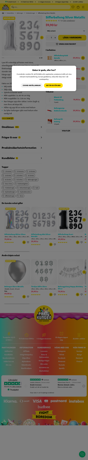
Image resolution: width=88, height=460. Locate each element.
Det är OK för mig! (53, 85)
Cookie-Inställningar (32, 85)
